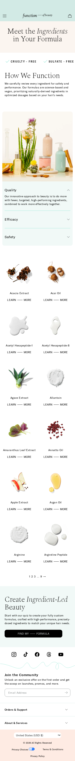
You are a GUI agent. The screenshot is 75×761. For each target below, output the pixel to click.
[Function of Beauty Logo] (37, 16)
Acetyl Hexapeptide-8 (55, 345)
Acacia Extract (19, 293)
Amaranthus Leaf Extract (19, 450)
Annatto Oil (55, 450)
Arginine (19, 554)
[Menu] (5, 16)
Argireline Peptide (55, 554)
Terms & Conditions (53, 749)
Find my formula (33, 633)
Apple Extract (19, 502)
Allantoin (56, 398)
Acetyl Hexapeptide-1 (19, 345)
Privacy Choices (20, 749)
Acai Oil (56, 293)
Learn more (19, 300)
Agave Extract (19, 398)
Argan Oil (56, 502)
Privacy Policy (37, 756)
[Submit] (66, 693)
